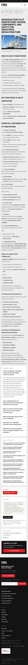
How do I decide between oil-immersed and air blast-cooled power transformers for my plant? (13, 402)
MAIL (10, 646)
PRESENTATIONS (9, 10)
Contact (3, 638)
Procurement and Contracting (8, 593)
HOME (2, 10)
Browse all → (6, 537)
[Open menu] (25, 5)
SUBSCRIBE (22, 583)
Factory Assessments (6, 600)
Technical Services (5, 603)
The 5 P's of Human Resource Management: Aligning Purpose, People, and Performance (13, 460)
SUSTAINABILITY (9, 1)
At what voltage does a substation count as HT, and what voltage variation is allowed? (12, 372)
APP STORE (22, 646)
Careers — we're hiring (6, 631)
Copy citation (8, 517)
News (2, 633)
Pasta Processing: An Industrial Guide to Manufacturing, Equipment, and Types (12, 448)
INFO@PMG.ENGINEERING (6, 643)
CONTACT (17, 1)
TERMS (8, 662)
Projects (3, 610)
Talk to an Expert (14, 550)
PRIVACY (4, 662)
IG (7, 646)
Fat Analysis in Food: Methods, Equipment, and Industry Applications (14, 456)
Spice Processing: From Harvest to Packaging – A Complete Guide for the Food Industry (14, 443)
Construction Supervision (7, 598)
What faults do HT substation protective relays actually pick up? (12, 423)
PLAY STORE (16, 646)
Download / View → (10, 492)
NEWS (2, 1)
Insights (3, 617)
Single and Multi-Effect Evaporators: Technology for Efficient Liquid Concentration (14, 469)
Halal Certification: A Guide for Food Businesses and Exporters (11, 452)
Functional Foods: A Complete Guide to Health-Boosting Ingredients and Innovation (13, 481)
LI (3, 646)
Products (3, 612)
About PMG (4, 628)
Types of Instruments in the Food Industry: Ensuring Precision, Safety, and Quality (13, 464)
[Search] (22, 5)
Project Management (6, 596)
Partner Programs (5, 635)
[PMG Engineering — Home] (4, 5)
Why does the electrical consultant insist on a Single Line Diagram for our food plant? (13, 430)
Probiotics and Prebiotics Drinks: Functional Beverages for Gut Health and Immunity (13, 477)
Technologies (4, 614)
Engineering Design (5, 591)
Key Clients (4, 619)
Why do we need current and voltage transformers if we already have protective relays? (13, 410)
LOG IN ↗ (22, 1)
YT (1, 646)
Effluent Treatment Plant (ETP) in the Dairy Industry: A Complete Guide (13, 473)
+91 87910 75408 (17, 643)
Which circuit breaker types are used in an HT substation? (13, 417)
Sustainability (4, 621)
